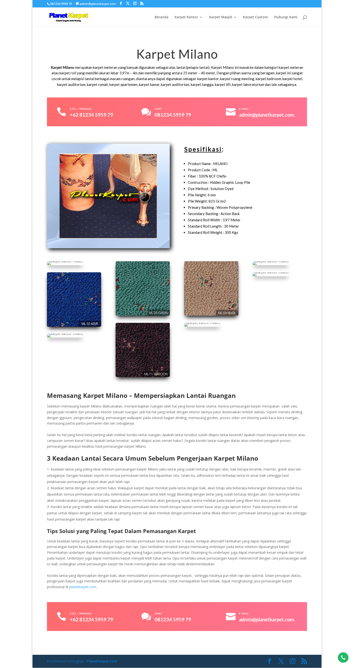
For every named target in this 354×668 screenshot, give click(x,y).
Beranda (161, 17)
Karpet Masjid (220, 17)
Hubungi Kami (285, 17)
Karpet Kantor (186, 17)
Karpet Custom (255, 17)
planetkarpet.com (82, 587)
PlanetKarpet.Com (102, 661)
